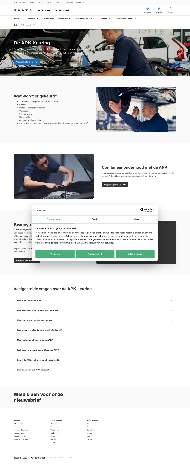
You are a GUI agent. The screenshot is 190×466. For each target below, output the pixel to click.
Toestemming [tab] (53, 219)
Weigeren (55, 254)
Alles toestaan (135, 254)
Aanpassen (93, 254)
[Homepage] (15, 25)
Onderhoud (24, 25)
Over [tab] (136, 219)
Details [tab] (95, 219)
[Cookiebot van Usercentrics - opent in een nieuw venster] (142, 210)
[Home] (23, 10)
